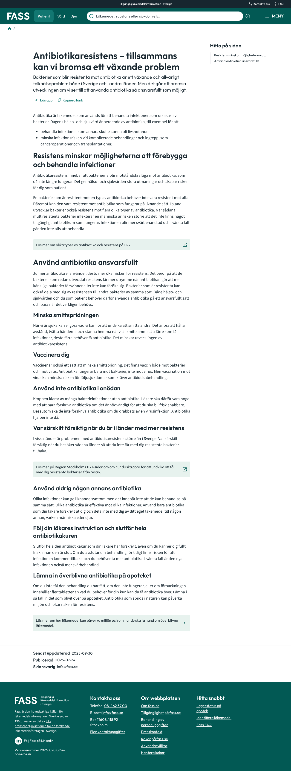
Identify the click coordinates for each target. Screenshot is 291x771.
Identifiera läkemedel (213, 717)
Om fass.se (150, 705)
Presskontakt (151, 731)
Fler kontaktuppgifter (107, 731)
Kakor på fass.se (154, 738)
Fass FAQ (204, 724)
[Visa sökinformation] (248, 16)
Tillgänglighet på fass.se (161, 712)
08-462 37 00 (115, 705)
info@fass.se (67, 666)
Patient (44, 16)
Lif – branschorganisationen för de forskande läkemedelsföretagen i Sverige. (42, 726)
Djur (74, 16)
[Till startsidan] (9, 29)
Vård (61, 16)
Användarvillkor (154, 745)
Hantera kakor (153, 752)
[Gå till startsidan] (18, 16)
